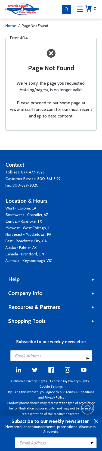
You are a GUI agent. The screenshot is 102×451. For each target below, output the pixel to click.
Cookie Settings (51, 386)
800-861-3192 (49, 178)
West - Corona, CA (20, 208)
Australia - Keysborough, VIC (28, 260)
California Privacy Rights (29, 381)
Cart (95, 8)
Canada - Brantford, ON (24, 254)
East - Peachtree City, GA (26, 240)
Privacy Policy (54, 397)
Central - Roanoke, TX (23, 221)
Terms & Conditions (79, 392)
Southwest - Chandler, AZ (26, 214)
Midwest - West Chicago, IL (27, 227)
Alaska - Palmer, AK (21, 247)
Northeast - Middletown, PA (28, 234)
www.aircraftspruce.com (32, 109)
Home (10, 25)
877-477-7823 (32, 172)
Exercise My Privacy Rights (69, 381)
